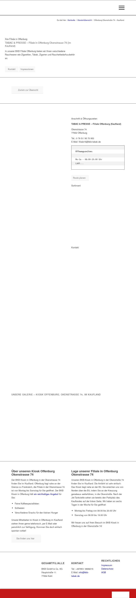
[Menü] (120, 7)
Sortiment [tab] (76, 185)
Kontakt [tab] (75, 247)
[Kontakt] (68, 593)
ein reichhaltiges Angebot (46, 494)
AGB (103, 572)
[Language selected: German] (120, 595)
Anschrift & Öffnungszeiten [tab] (84, 118)
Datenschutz (107, 568)
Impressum (106, 565)
